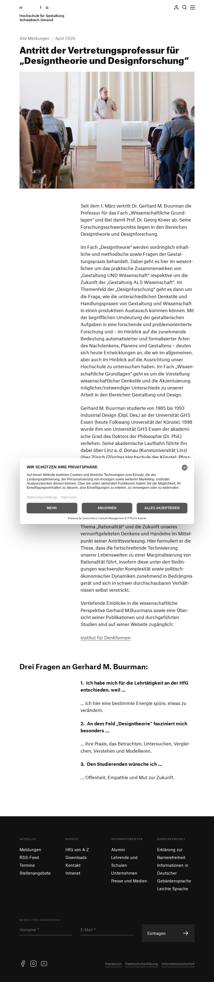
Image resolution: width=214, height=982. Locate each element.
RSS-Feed (29, 857)
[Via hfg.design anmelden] (176, 7)
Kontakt (73, 865)
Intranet (72, 872)
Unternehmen (124, 872)
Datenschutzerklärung (141, 964)
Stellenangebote (35, 872)
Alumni (118, 849)
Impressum (113, 964)
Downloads (76, 857)
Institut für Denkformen (106, 637)
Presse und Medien (129, 880)
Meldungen (30, 849)
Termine (27, 865)
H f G (42, 14)
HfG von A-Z (77, 849)
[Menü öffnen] (192, 7)
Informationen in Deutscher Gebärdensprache (174, 873)
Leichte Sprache (172, 888)
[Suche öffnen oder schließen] (184, 7)
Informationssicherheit (178, 964)
